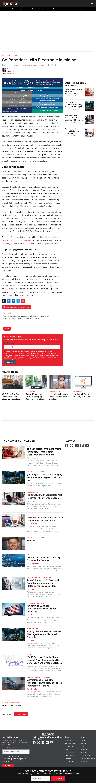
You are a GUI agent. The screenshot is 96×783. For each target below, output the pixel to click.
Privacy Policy (37, 359)
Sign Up (10, 362)
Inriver (33, 501)
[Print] (4, 301)
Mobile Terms (25, 359)
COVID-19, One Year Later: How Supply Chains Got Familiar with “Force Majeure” (35, 396)
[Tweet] (18, 301)
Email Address (9, 343)
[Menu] (92, 3)
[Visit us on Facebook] (66, 445)
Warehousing (30, 391)
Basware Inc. (10, 73)
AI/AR (28, 554)
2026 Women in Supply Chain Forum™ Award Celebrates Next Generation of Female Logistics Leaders (44, 660)
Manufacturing (32, 492)
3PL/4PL (29, 654)
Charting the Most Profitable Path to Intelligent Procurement (72, 131)
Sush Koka (11, 69)
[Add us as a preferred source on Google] (23, 301)
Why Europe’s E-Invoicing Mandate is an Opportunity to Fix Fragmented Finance (44, 683)
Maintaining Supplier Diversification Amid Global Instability (41, 608)
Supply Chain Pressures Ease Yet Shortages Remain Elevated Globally (44, 634)
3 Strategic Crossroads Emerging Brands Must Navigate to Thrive (74, 104)
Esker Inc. (34, 689)
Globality (34, 524)
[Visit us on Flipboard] (82, 445)
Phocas (33, 615)
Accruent (34, 458)
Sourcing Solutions (56, 391)
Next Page (21, 714)
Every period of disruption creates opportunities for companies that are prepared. (44, 485)
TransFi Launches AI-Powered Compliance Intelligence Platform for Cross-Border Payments (43, 583)
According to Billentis (23, 218)
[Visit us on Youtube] (87, 445)
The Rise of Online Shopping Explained (81, 395)
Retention (31, 446)
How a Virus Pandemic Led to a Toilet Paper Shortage (59, 396)
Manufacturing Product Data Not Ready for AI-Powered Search (74, 118)
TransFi (33, 589)
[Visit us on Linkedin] (77, 445)
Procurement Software (36, 471)
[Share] (8, 301)
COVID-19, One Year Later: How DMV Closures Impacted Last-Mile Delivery (11, 396)
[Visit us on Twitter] (72, 445)
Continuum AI (36, 563)
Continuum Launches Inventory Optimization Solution (43, 559)
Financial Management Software (39, 577)
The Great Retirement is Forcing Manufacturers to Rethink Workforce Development (73, 91)
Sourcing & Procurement (12, 55)
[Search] (87, 3)
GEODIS (33, 481)
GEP (32, 640)
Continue (58, 778)
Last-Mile (5, 391)
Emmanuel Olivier (11, 705)
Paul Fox (31, 540)
